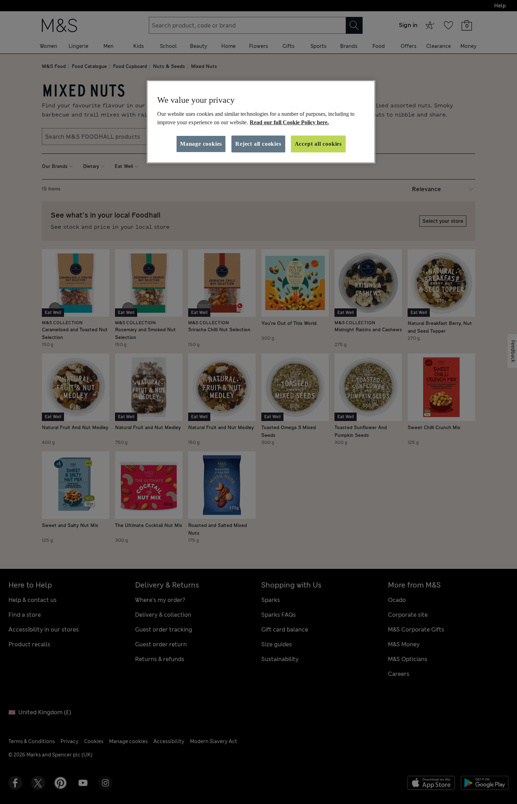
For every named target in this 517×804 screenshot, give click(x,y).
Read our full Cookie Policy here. (289, 122)
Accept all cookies (318, 144)
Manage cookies (201, 144)
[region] (261, 121)
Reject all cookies (258, 144)
